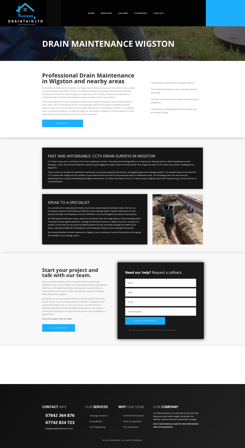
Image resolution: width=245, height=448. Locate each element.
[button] (145, 321)
